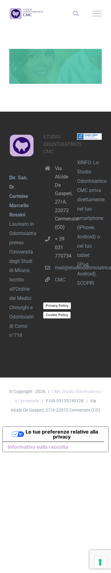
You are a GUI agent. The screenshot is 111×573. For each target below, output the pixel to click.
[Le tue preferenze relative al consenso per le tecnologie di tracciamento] (100, 562)
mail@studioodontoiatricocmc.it (61, 268)
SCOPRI (85, 283)
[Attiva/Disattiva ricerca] (76, 13)
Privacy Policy (57, 305)
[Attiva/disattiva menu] (97, 13)
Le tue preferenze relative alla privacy (62, 434)
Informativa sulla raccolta (38, 447)
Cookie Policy (57, 315)
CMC (60, 280)
